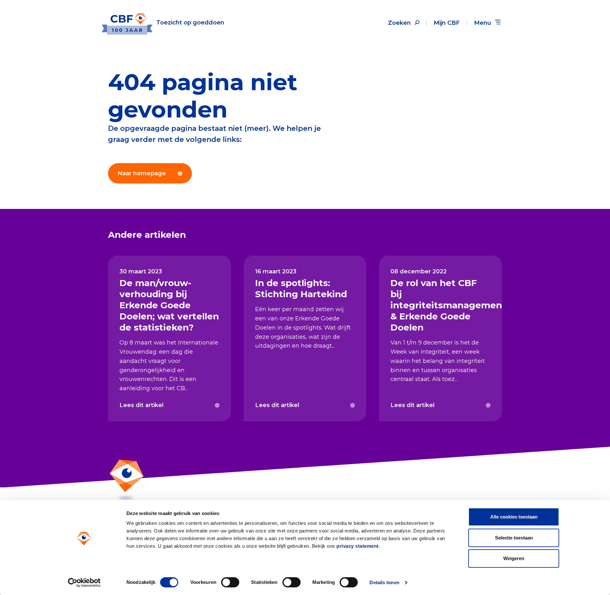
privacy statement (357, 546)
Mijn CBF (447, 22)
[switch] (230, 582)
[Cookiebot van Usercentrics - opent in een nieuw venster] (84, 582)
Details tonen (384, 582)
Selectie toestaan (514, 537)
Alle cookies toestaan (514, 516)
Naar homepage (142, 173)
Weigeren (513, 558)
